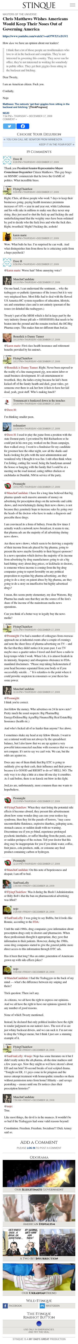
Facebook (15, 1305)
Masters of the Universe (20, 14)
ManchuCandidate (17, 493)
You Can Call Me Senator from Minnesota (34, 139)
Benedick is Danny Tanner (22, 367)
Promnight (13, 636)
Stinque (26, 2)
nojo (6, 113)
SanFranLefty (15, 918)
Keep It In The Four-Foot (55, 144)
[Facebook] (23, 126)
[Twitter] (9, 126)
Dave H (11, 410)
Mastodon (52, 1305)
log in (31, 1148)
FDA (36, 922)
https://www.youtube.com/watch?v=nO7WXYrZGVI (35, 36)
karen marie (13, 270)
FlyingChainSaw (16, 807)
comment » (10, 119)
